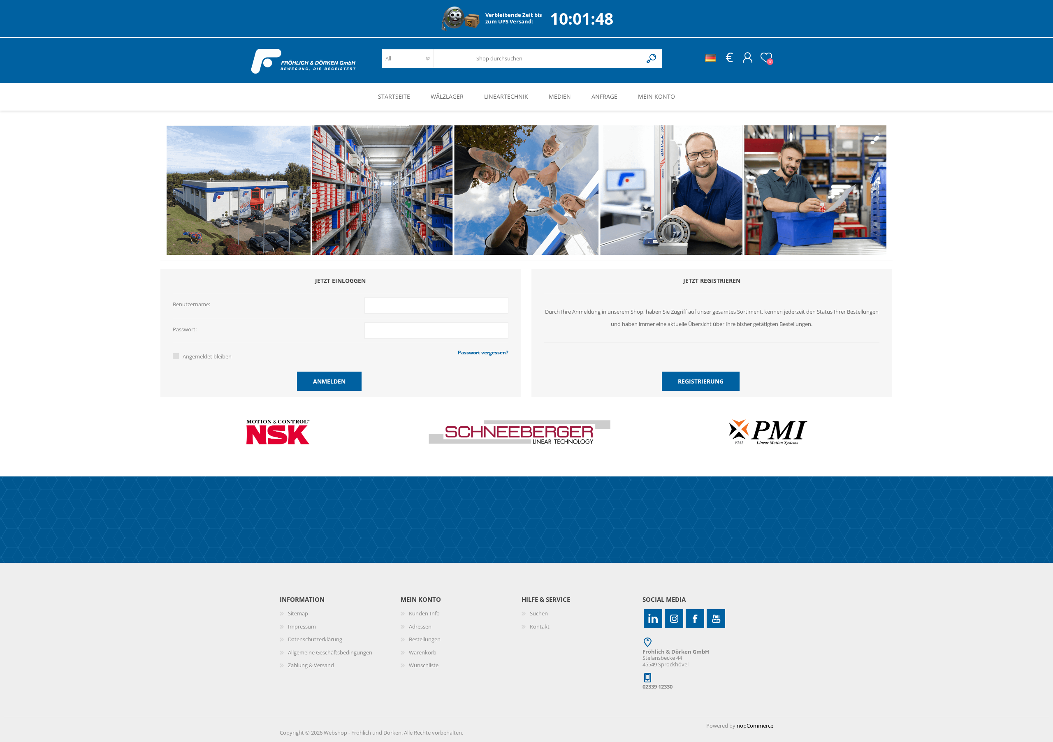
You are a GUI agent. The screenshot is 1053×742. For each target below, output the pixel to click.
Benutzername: (191, 304)
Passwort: (185, 329)
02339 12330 (657, 686)
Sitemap (298, 613)
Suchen (651, 58)
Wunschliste (423, 665)
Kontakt (540, 626)
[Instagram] (674, 618)
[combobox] (553, 58)
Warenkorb (422, 652)
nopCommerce (755, 725)
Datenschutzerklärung (315, 639)
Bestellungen (425, 639)
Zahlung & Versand (311, 665)
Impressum (302, 626)
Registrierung (701, 381)
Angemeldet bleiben (207, 356)
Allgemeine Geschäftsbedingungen (330, 652)
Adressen (420, 626)
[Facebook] (695, 618)
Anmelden (329, 381)
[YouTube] (716, 618)
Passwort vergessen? (483, 352)
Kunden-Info (424, 613)
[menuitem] (340, 613)
